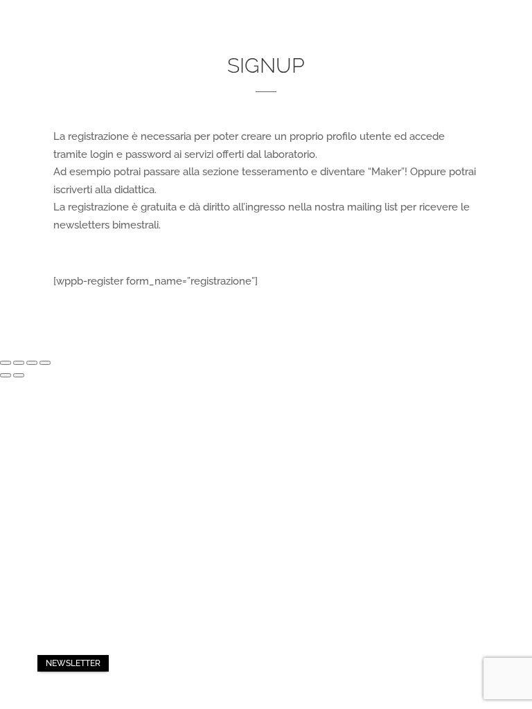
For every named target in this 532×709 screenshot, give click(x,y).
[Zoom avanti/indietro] (45, 363)
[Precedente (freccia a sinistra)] (5, 375)
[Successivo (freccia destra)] (18, 375)
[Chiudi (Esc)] (5, 363)
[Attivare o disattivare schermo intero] (31, 363)
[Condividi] (18, 363)
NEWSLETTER (73, 663)
